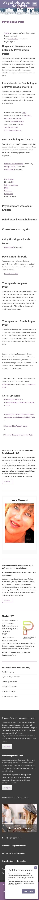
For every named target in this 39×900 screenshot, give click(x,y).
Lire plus (7, 481)
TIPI (12, 182)
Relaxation (8, 191)
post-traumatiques (17, 121)
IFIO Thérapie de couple (12, 130)
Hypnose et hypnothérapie (11, 677)
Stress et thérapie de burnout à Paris (18, 435)
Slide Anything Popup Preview (16, 426)
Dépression (8, 119)
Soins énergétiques (11, 185)
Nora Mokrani (9, 170)
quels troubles (13, 39)
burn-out (18, 119)
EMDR (6, 188)
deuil (21, 124)
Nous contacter (28, 891)
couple (24, 113)
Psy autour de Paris (11, 274)
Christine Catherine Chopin (13, 164)
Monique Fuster (9, 167)
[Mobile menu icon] (34, 4)
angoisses (27, 116)
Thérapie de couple (11, 127)
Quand (6, 33)
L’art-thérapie (9, 179)
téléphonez (6, 384)
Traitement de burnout (10, 696)
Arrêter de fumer (8, 672)
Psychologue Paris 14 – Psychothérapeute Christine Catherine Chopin (19, 402)
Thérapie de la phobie (9, 686)
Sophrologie (8, 194)
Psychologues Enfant (9, 682)
